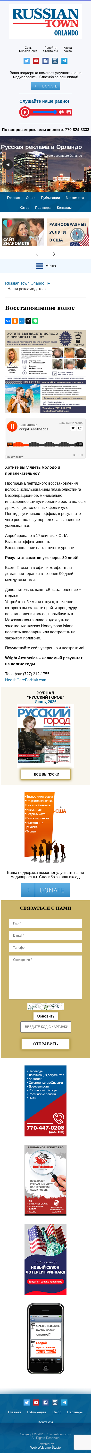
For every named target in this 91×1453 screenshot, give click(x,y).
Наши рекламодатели (27, 289)
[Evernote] (35, 321)
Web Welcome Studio (45, 1447)
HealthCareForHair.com (25, 680)
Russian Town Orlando (24, 283)
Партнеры (43, 208)
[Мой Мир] (22, 321)
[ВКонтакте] (8, 321)
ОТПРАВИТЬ (45, 1044)
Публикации (50, 198)
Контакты (64, 208)
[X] (28, 321)
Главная (13, 198)
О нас (30, 198)
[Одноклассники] (15, 321)
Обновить (45, 1016)
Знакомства (75, 198)
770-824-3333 (77, 130)
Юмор (24, 208)
